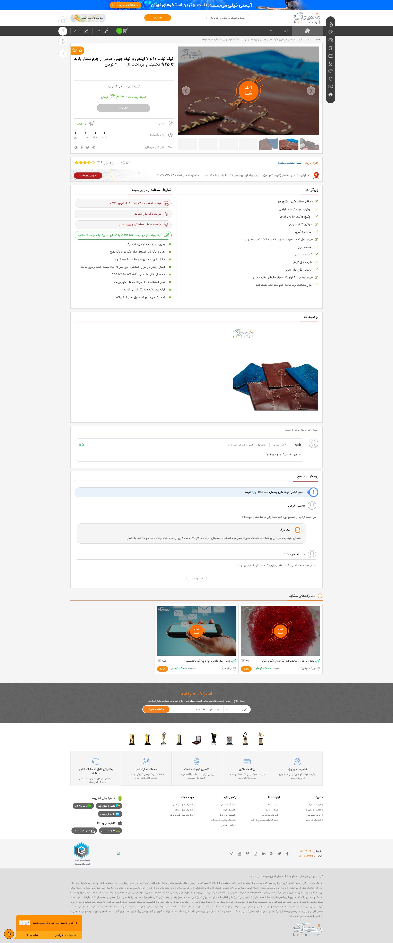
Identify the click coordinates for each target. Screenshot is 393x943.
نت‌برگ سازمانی (228, 805)
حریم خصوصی (314, 815)
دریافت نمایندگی (269, 815)
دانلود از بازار (81, 806)
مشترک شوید (156, 709)
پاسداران (161, 124)
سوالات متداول (228, 825)
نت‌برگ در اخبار (313, 820)
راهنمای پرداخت (228, 815)
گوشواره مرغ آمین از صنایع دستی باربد (246, 445)
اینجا (270, 285)
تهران (286, 30)
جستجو (157, 17)
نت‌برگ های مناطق (183, 810)
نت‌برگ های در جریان (182, 805)
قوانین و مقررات (313, 810)
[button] (186, 90)
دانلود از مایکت (107, 814)
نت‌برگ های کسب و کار (181, 815)
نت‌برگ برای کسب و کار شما (264, 820)
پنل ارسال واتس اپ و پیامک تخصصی (208, 661)
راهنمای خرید (229, 810)
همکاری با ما (272, 810)
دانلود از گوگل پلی (106, 806)
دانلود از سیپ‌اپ (82, 831)
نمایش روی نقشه (88, 175)
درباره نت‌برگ (314, 805)
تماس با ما (273, 805)
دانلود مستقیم (108, 831)
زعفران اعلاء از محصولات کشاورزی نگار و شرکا (288, 661)
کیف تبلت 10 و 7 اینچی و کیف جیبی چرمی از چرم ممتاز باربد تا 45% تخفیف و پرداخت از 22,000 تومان (124, 62)
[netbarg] (308, 929)
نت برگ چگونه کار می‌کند (223, 820)
